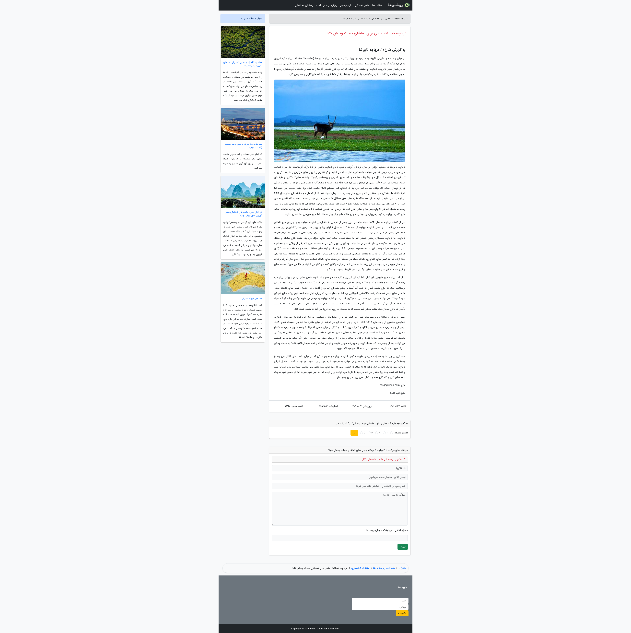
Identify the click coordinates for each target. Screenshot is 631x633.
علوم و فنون (346, 5)
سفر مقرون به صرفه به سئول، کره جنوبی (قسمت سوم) (243, 145)
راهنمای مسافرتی (304, 5)
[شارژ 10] (398, 5)
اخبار (318, 5)
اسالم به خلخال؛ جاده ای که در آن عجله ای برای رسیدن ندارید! (242, 64)
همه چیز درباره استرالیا (252, 298)
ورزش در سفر (330, 5)
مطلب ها (377, 5)
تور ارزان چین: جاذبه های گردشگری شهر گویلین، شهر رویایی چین (243, 213)
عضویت (402, 613)
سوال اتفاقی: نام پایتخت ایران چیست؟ (387, 530)
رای (354, 433)
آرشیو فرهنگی (362, 5)
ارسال (403, 547)
